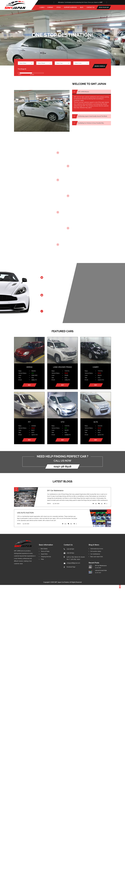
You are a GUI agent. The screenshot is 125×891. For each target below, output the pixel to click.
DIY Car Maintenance (55, 490)
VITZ (62, 422)
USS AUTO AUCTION (25, 513)
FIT (29, 422)
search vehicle (100, 66)
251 (101, 503)
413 (96, 503)
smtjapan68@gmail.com (73, 563)
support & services (70, 7)
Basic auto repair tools (96, 556)
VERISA (29, 367)
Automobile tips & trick (96, 548)
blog (81, 7)
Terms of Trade (45, 551)
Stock (59, 7)
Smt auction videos (95, 551)
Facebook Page (71, 567)
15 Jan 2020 (56, 503)
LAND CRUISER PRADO (62, 367)
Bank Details (44, 548)
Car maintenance (95, 554)
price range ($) (22, 69)
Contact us (90, 7)
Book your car (104, 7)
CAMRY (96, 367)
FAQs (42, 559)
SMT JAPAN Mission (83, 91)
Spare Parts (44, 554)
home (42, 7)
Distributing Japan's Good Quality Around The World (92, 116)
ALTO (96, 422)
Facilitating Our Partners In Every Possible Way (91, 123)
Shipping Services (46, 556)
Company (50, 7)
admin (49, 503)
